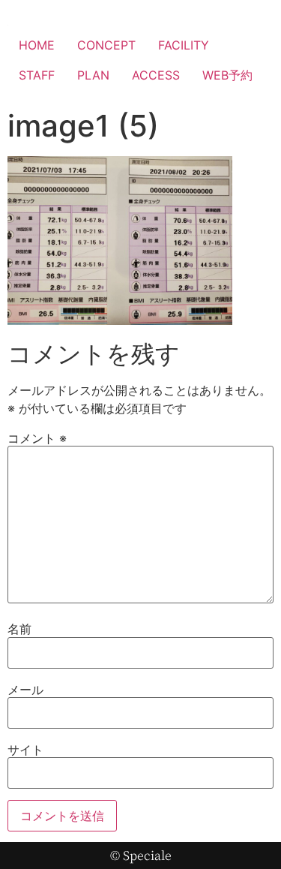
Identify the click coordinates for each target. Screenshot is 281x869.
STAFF (37, 75)
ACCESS (156, 75)
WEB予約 (227, 75)
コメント (37, 438)
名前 (19, 629)
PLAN (93, 75)
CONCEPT (106, 45)
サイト (25, 750)
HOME (37, 45)
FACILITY (183, 45)
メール (25, 690)
